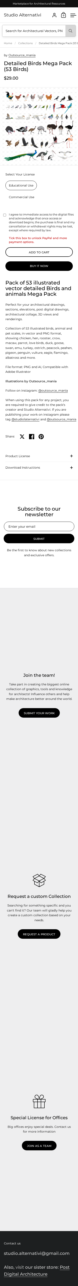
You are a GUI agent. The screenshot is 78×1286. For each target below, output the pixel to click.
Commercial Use (21, 197)
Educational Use (21, 185)
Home (8, 43)
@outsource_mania (53, 390)
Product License (17, 456)
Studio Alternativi (22, 15)
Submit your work (39, 713)
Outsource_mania (22, 55)
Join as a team (39, 1146)
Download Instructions (22, 467)
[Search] (70, 31)
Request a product (39, 934)
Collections (25, 43)
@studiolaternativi (25, 419)
